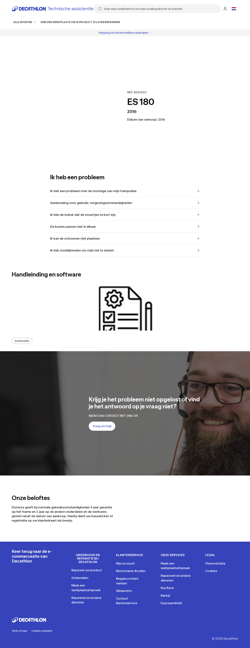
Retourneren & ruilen (130, 571)
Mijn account (125, 563)
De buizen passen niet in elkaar (73, 226)
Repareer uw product (86, 570)
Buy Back (167, 588)
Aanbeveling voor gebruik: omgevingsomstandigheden (91, 203)
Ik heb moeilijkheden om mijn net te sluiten (82, 250)
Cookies (211, 571)
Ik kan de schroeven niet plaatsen (75, 238)
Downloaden (22, 341)
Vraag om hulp (102, 426)
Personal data (215, 563)
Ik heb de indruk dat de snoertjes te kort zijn (83, 215)
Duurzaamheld (171, 603)
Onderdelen (79, 578)
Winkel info (124, 591)
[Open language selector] (234, 8)
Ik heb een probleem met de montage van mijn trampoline (93, 191)
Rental (165, 595)
